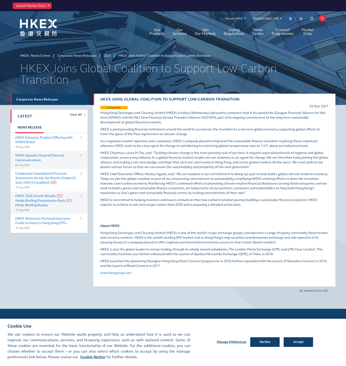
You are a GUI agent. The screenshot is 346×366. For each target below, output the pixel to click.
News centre (258, 32)
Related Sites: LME (266, 18)
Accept (298, 342)
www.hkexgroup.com (116, 273)
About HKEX (234, 18)
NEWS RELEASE (29, 127)
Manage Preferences (231, 342)
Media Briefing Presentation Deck (40, 201)
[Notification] (311, 19)
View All (77, 114)
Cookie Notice (92, 357)
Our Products (157, 32)
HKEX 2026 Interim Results (35, 196)
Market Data (308, 32)
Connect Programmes (283, 32)
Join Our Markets (205, 32)
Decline (265, 342)
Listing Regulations (234, 32)
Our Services (180, 32)
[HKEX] (50, 28)
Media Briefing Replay (31, 205)
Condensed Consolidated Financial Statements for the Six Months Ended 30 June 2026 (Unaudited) (45, 178)
